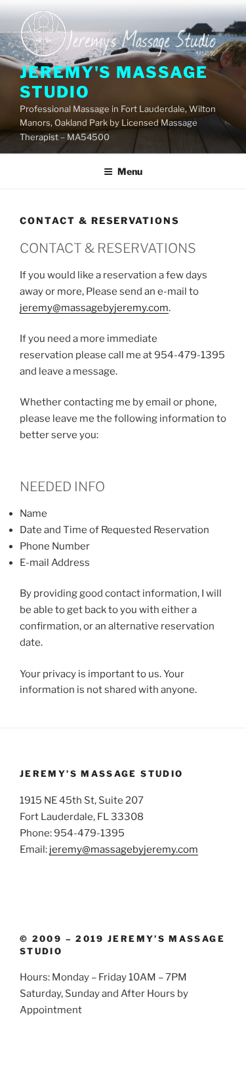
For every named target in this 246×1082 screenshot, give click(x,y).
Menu (129, 171)
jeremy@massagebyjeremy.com (94, 308)
